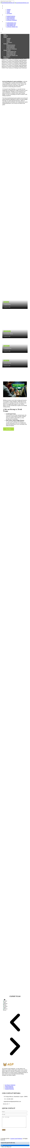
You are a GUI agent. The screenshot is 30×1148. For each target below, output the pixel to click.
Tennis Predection (10, 18)
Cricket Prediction (10, 17)
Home (4, 34)
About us (5, 35)
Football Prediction (10, 16)
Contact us (8, 29)
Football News (6, 345)
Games (7, 8)
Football (8, 9)
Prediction (8, 15)
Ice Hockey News (8, 334)
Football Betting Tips (11, 22)
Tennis (8, 12)
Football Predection (9, 1088)
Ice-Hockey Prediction (11, 48)
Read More (8, 429)
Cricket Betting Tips (11, 24)
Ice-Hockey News (7, 331)
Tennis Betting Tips (10, 25)
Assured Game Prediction (16, 1138)
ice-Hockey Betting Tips (12, 55)
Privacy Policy (6, 56)
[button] (15, 1023)
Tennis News (6, 301)
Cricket (8, 10)
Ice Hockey (9, 42)
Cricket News (6, 360)
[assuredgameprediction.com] (7, 2)
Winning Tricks (9, 21)
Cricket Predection (9, 1087)
